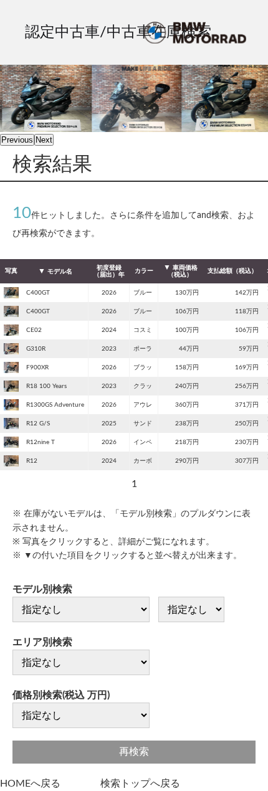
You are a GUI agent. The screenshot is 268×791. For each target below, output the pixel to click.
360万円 (187, 405)
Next (44, 139)
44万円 (189, 349)
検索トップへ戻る (140, 784)
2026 (109, 293)
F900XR (37, 367)
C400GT (38, 293)
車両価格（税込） (183, 271)
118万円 (247, 311)
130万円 (187, 293)
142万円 (247, 293)
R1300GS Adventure (55, 405)
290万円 (187, 461)
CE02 (34, 330)
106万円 (187, 311)
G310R (35, 349)
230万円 (247, 442)
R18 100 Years (46, 386)
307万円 (247, 461)
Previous (17, 139)
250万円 (247, 423)
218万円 (187, 442)
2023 (109, 349)
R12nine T (40, 442)
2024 (109, 330)
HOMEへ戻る (30, 784)
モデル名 (59, 271)
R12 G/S (38, 423)
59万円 (249, 349)
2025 (109, 423)
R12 (31, 461)
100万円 (187, 330)
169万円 (247, 367)
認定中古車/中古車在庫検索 (118, 32)
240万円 (187, 386)
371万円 (247, 405)
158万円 (187, 367)
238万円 (187, 423)
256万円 (247, 386)
